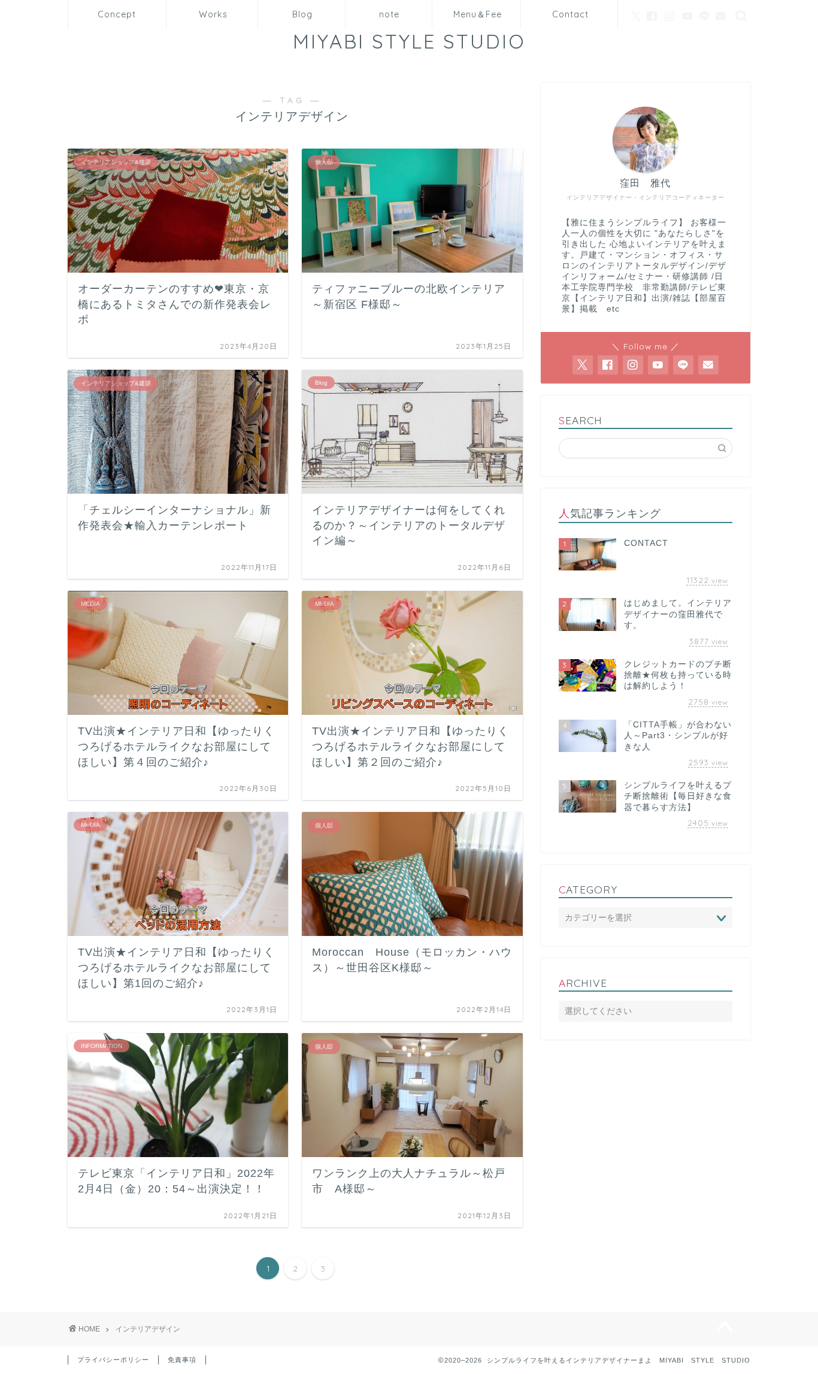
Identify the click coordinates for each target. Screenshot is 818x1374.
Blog (302, 14)
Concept (117, 14)
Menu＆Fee (477, 14)
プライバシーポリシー (113, 1359)
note (389, 14)
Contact (570, 14)
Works (213, 14)
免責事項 (182, 1359)
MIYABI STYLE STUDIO (420, 41)
